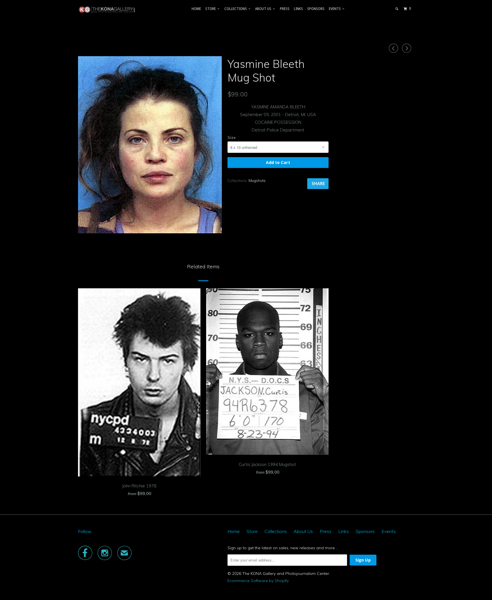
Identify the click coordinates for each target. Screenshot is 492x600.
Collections (236, 9)
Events (336, 9)
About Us (264, 9)
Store (211, 9)
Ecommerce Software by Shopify (258, 580)
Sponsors (316, 9)
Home (196, 9)
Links (298, 9)
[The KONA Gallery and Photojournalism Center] (107, 9)
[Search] (397, 8)
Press (285, 9)
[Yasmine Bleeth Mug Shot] (150, 144)
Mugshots (257, 180)
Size (231, 137)
